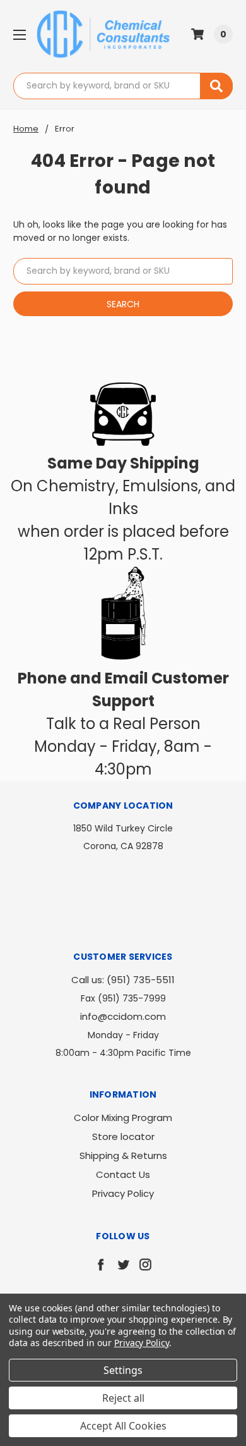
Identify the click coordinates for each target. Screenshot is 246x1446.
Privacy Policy (123, 1193)
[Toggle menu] (19, 34)
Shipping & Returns (123, 1155)
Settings (123, 1370)
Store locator (123, 1136)
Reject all (123, 1398)
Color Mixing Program (123, 1117)
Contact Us (123, 1174)
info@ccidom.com (123, 1016)
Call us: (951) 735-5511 (123, 979)
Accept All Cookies (123, 1426)
